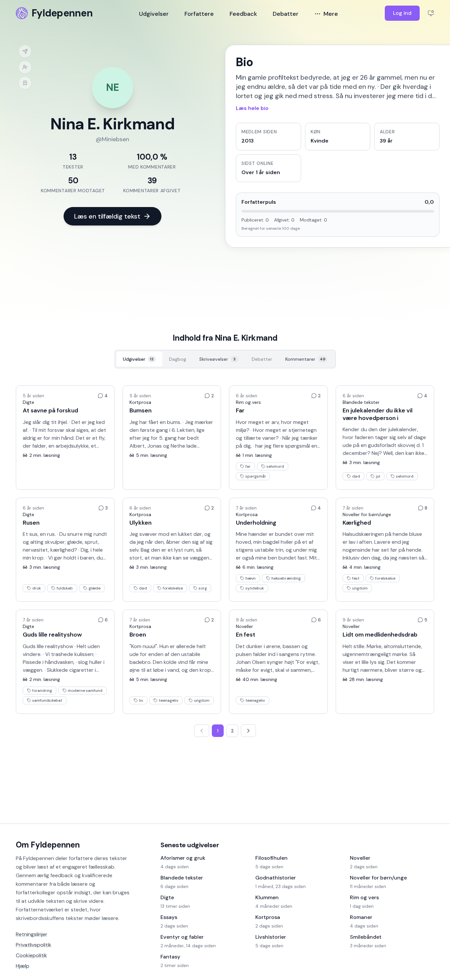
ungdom (360, 588)
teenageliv (168, 700)
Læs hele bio (252, 108)
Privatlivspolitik (33, 944)
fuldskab (65, 588)
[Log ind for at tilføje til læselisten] (25, 83)
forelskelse (173, 588)
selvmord (275, 466)
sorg (203, 588)
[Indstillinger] (431, 13)
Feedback (243, 14)
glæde (94, 588)
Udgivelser (154, 14)
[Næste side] (248, 730)
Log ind (402, 13)
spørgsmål (255, 476)
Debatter (285, 14)
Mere (330, 14)
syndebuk (254, 588)
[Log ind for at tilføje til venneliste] (25, 67)
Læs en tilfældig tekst (107, 216)
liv (141, 700)
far (248, 466)
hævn (250, 578)
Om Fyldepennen (48, 845)
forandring (42, 690)
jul (378, 476)
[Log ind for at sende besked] (25, 51)
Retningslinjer (31, 934)
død (356, 476)
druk (36, 588)
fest (355, 578)
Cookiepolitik (31, 955)
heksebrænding (286, 578)
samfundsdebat (47, 700)
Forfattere (199, 14)
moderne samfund (85, 690)
